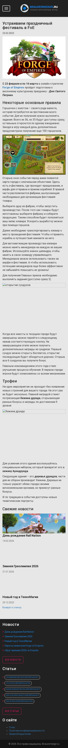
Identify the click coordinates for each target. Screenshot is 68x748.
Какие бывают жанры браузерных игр (23, 689)
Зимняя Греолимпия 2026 (19, 636)
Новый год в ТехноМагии (18, 641)
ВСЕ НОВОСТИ (13, 659)
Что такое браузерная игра (18, 683)
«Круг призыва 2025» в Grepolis (21, 650)
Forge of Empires (13, 87)
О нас (12, 727)
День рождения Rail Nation (19, 631)
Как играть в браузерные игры (19, 701)
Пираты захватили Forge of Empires (24, 645)
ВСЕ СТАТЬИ (12, 711)
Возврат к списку (11, 607)
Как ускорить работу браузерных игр (22, 695)
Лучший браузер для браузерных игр (22, 677)
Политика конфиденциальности (27, 730)
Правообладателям (20, 734)
